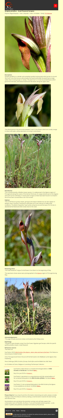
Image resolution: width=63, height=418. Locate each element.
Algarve (39, 273)
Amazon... (29, 373)
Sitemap (23, 411)
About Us (8, 411)
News (18, 411)
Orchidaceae (48, 13)
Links (13, 411)
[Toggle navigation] (55, 5)
